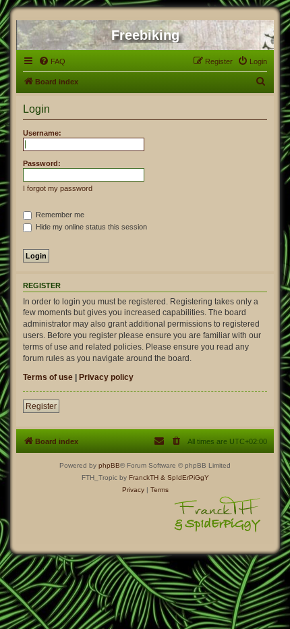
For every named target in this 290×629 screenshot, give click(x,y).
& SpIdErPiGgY (185, 477)
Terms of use (48, 377)
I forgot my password (57, 188)
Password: (42, 163)
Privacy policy (106, 377)
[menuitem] (51, 61)
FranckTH (143, 477)
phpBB (109, 465)
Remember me (59, 215)
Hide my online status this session (90, 227)
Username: (42, 133)
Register (41, 406)
